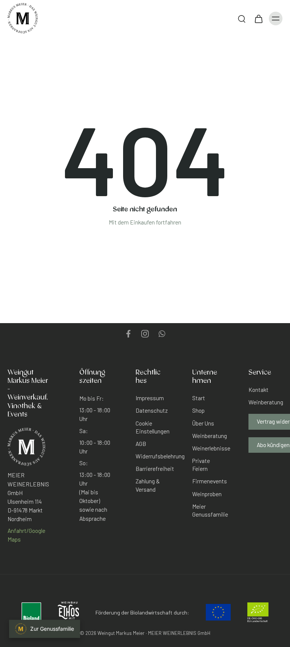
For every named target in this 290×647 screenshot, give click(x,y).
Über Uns (203, 423)
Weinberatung (209, 435)
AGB (141, 443)
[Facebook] (128, 333)
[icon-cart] (258, 18)
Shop (198, 410)
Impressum (150, 398)
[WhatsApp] (161, 333)
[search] (241, 18)
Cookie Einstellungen (153, 427)
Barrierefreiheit (153, 468)
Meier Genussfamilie (209, 510)
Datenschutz (152, 410)
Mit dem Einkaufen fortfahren (145, 222)
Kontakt (258, 389)
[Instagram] (145, 333)
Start (198, 398)
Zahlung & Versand (148, 485)
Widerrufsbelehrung (153, 456)
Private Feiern (201, 464)
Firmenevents (209, 481)
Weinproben (207, 494)
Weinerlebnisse (209, 448)
